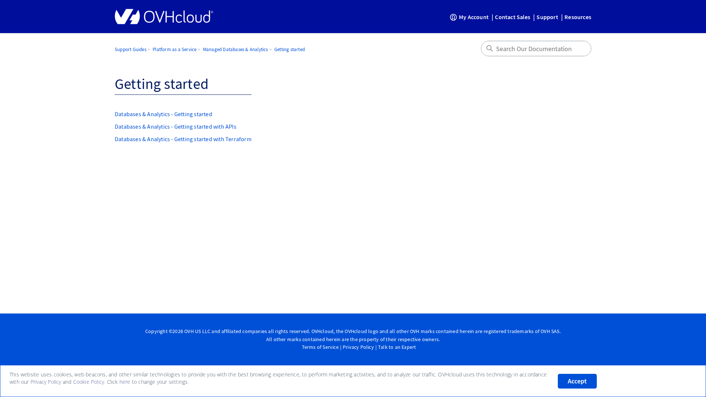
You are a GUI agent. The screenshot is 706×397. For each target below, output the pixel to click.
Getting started (289, 49)
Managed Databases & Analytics (235, 49)
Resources (577, 17)
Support (547, 17)
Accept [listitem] (577, 381)
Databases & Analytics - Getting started (163, 114)
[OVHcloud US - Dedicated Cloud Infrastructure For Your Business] (164, 16)
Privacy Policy (358, 347)
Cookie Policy (88, 381)
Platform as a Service (174, 49)
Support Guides (130, 49)
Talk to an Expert (397, 347)
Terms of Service (320, 347)
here (125, 381)
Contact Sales (512, 17)
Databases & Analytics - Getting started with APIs (175, 126)
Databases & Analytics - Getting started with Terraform (183, 139)
